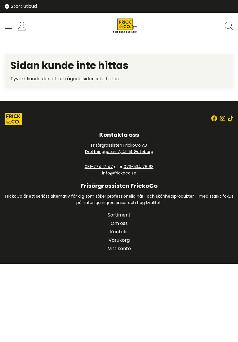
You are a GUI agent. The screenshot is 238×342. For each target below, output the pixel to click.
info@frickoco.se (119, 173)
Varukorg (119, 240)
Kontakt (119, 231)
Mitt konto (119, 248)
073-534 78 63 (139, 167)
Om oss (119, 223)
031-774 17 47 (99, 167)
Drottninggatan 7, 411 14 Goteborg (119, 151)
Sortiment (119, 215)
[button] (8, 26)
